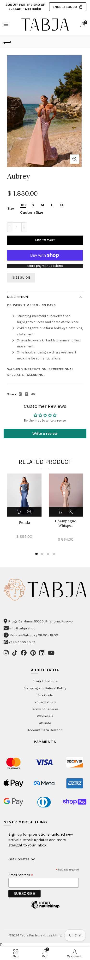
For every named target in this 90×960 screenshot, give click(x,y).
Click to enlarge (74, 159)
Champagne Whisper (66, 523)
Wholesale (45, 716)
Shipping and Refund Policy (45, 688)
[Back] (7, 42)
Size (10, 209)
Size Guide (21, 277)
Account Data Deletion (45, 730)
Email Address (20, 875)
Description (17, 297)
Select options (19, 512)
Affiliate (45, 723)
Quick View (29, 512)
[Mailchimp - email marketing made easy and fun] (45, 908)
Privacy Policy (45, 702)
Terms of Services (45, 709)
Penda (24, 522)
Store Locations (45, 681)
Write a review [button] (45, 433)
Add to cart (45, 240)
